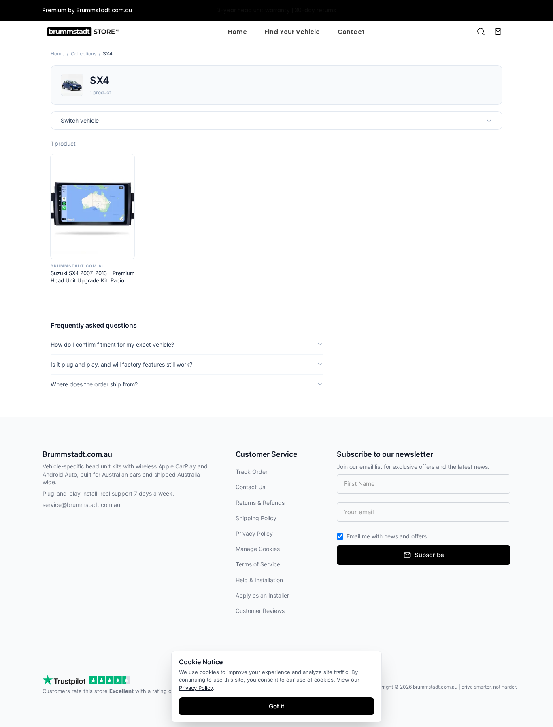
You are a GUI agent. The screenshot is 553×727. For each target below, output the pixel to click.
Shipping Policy (256, 518)
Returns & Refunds (260, 502)
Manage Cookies (258, 548)
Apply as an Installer (262, 595)
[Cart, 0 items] (498, 31)
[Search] (481, 31)
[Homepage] (83, 31)
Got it (276, 706)
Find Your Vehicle (292, 32)
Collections (83, 54)
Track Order (252, 471)
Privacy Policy (254, 533)
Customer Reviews (260, 610)
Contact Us (250, 486)
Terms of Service (258, 564)
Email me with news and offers (387, 536)
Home (237, 32)
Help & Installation (259, 580)
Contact (351, 32)
